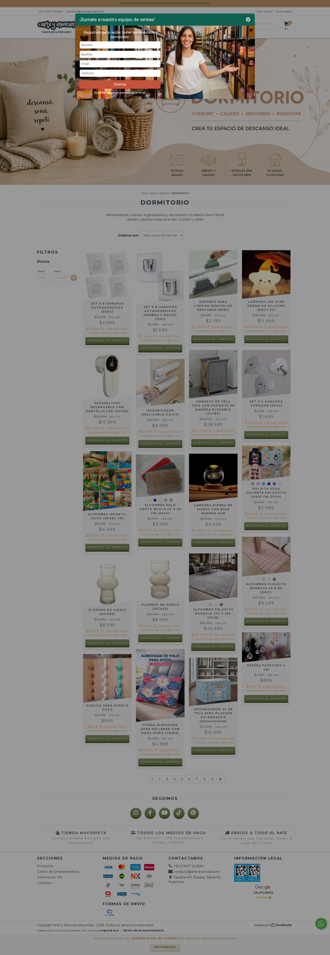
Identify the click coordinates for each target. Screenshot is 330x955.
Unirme (120, 84)
